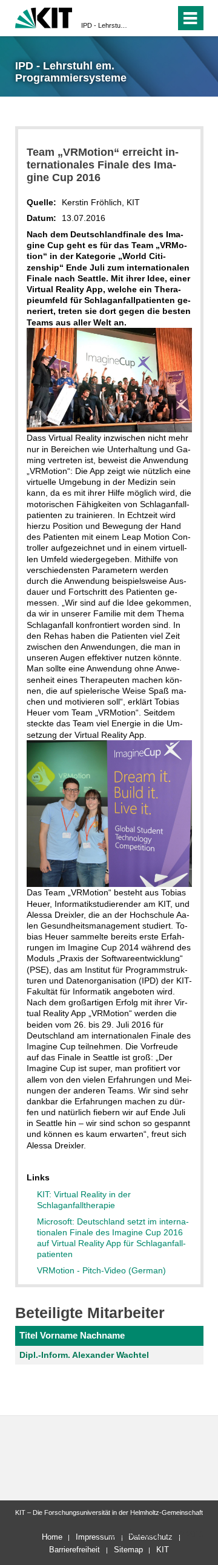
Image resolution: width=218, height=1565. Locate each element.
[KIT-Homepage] (44, 16)
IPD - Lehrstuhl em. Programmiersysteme (105, 25)
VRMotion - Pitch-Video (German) (101, 1270)
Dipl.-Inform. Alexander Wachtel (84, 1355)
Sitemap (128, 1549)
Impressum (95, 1536)
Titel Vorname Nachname (72, 1335)
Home (52, 1536)
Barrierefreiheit (74, 1549)
